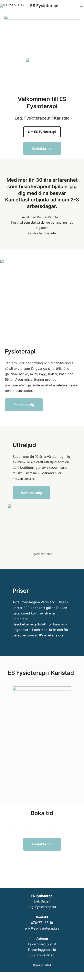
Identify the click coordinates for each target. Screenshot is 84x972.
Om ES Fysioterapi (42, 132)
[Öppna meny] (81, 5)
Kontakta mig (42, 148)
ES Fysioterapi (44, 5)
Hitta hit (42, 750)
